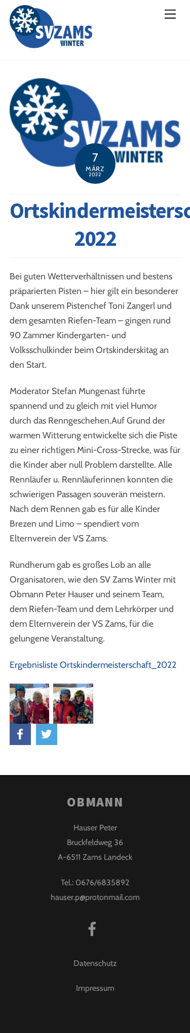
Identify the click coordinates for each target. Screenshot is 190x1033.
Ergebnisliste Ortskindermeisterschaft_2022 (93, 664)
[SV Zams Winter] (51, 41)
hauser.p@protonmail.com (95, 897)
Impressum (95, 988)
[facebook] (94, 928)
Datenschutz (95, 963)
